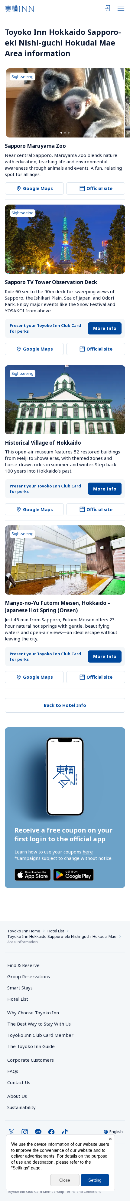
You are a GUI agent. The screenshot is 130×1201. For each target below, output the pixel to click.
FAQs (12, 1071)
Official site (99, 188)
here (88, 852)
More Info (104, 328)
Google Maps (38, 188)
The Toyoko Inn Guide (31, 1046)
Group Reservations (28, 976)
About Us (17, 1096)
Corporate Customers (32, 1060)
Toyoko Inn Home (23, 931)
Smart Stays (20, 988)
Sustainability (21, 1107)
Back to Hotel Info (65, 705)
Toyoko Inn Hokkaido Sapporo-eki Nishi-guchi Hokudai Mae (61, 936)
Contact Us (18, 1082)
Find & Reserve (23, 965)
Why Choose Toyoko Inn (33, 1012)
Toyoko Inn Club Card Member (40, 1035)
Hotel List (55, 931)
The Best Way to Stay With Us (39, 1024)
